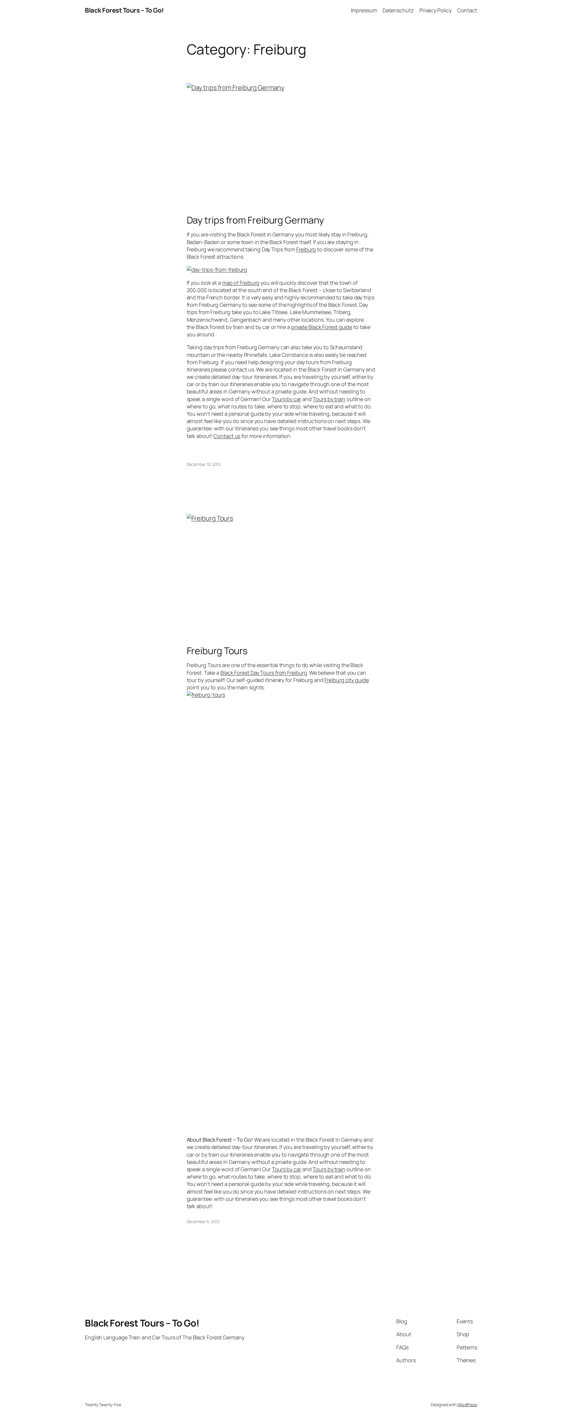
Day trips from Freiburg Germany (255, 220)
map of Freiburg (241, 282)
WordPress (467, 1404)
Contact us (226, 435)
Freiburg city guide (346, 679)
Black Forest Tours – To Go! (124, 10)
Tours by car (286, 399)
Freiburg (306, 249)
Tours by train (329, 399)
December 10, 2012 (204, 464)
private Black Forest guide (321, 326)
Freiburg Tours (217, 650)
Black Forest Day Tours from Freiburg (263, 672)
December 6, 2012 (203, 1221)
